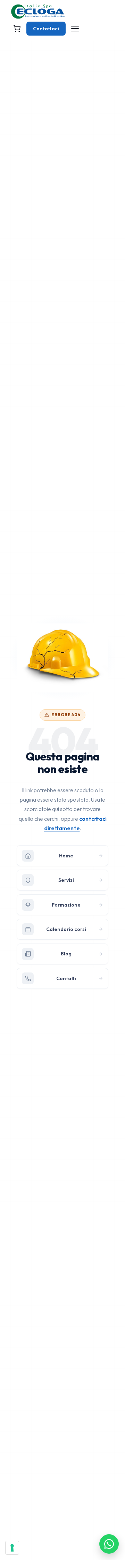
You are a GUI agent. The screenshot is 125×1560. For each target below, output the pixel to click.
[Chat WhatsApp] (109, 1544)
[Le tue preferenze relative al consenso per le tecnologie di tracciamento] (12, 1547)
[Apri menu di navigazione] (75, 28)
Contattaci (46, 28)
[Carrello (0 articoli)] (16, 28)
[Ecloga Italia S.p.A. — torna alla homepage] (38, 11)
